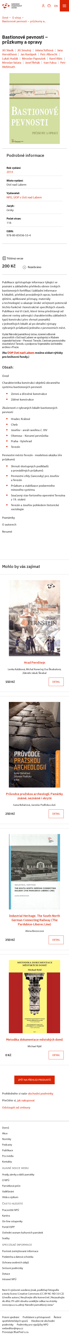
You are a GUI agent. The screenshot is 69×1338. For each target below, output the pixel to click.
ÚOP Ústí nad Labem (20, 352)
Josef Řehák (32, 62)
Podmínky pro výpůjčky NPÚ (32, 1324)
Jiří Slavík (7, 50)
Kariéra (6, 1215)
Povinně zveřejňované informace (20, 1251)
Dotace (6, 1273)
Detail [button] (56, 681)
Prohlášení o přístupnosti (37, 1317)
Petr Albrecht (48, 54)
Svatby (6, 1238)
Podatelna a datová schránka (17, 1256)
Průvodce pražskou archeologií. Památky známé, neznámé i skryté (34, 796)
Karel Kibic (56, 58)
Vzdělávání (8, 1191)
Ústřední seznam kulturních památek (22, 1232)
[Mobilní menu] (64, 5)
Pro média (7, 1156)
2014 (10, 172)
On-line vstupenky (12, 1221)
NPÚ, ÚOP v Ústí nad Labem (24, 197)
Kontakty (7, 1161)
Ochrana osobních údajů (15, 1262)
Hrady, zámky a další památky (18, 1174)
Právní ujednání (11, 1317)
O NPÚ (5, 1180)
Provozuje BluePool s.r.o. (15, 1332)
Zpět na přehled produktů (34, 1079)
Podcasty (7, 1144)
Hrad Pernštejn (34, 662)
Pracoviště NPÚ (10, 1210)
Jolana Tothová (44, 50)
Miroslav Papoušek (33, 58)
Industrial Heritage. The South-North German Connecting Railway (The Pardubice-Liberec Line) (34, 920)
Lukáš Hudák (10, 58)
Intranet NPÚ (9, 1279)
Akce (5, 1133)
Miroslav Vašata (11, 62)
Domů (5, 1127)
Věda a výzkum (10, 1197)
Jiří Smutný (24, 50)
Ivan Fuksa (50, 62)
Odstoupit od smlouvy (16, 1107)
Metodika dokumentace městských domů (34, 1039)
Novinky (6, 1139)
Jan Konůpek (28, 54)
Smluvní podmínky (12, 1268)
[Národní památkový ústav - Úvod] (12, 6)
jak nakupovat (26, 1100)
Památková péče (11, 1185)
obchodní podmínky (40, 1093)
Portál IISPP (8, 1227)
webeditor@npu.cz (12, 1328)
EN (56, 6)
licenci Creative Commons (24, 1293)
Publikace (7, 1150)
